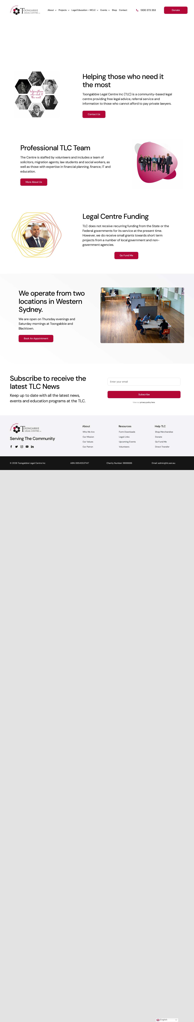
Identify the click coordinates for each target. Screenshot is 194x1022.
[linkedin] (32, 446)
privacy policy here (147, 402)
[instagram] (21, 446)
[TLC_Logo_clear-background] (25, 6)
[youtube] (27, 446)
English (163, 1020)
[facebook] (11, 446)
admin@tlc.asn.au (166, 463)
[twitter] (16, 446)
